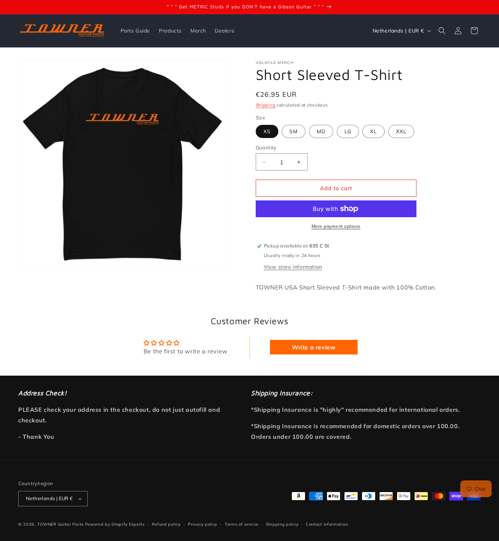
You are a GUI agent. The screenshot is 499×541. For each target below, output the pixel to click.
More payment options (336, 226)
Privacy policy (202, 524)
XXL (401, 131)
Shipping (265, 105)
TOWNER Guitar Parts (60, 524)
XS (267, 131)
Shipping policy (282, 524)
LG (347, 131)
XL (373, 131)
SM (293, 131)
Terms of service (242, 524)
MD (321, 131)
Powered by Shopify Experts (115, 524)
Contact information (327, 524)
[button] (442, 31)
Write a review (313, 347)
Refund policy (166, 524)
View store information (293, 267)
